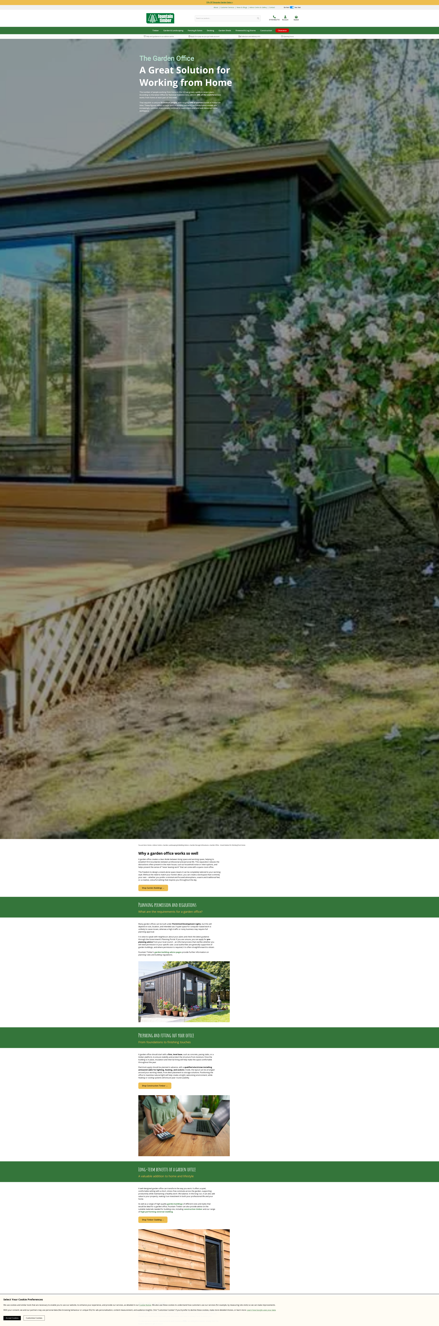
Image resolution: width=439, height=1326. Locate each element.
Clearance (282, 30)
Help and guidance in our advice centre (160, 36)
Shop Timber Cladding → (153, 1219)
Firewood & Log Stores (246, 30)
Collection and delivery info (250, 36)
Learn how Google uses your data (261, 1310)
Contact (272, 7)
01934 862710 (274, 20)
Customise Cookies (34, 1318)
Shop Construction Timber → (155, 1085)
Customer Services (227, 7)
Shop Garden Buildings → (153, 888)
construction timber (193, 1209)
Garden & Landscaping (173, 30)
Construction (266, 30)
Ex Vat (286, 7)
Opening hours (288, 36)
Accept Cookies (12, 1318)
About (216, 7)
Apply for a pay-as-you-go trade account (205, 36)
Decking (210, 30)
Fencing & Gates (195, 30)
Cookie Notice (145, 1305)
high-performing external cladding (157, 1211)
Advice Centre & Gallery (258, 7)
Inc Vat (298, 7)
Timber (155, 30)
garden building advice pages (168, 952)
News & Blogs (242, 7)
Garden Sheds (225, 30)
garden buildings (175, 1204)
